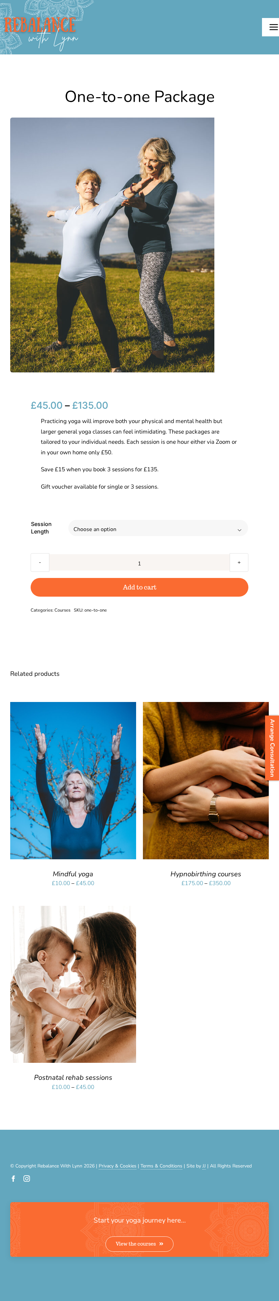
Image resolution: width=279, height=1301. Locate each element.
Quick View (97, 782)
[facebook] (13, 1178)
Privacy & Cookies (117, 1166)
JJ (204, 1166)
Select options (54, 782)
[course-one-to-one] (112, 245)
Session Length (41, 528)
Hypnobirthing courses (205, 874)
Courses (62, 610)
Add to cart (140, 587)
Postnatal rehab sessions (73, 1077)
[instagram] (26, 1178)
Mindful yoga (73, 874)
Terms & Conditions (161, 1166)
